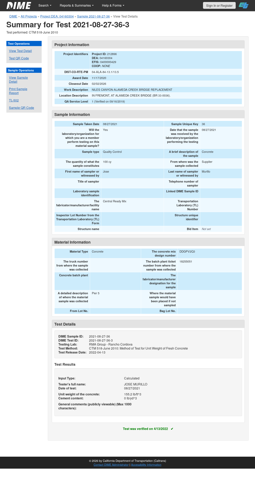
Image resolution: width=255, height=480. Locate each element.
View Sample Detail (18, 79)
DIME (13, 16)
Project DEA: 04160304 (57, 16)
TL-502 (14, 100)
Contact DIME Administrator (111, 465)
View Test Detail (20, 50)
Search (43, 5)
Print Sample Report (18, 91)
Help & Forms (112, 5)
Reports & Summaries (76, 5)
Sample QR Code (21, 107)
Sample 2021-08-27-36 (93, 16)
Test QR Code (19, 58)
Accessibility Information (146, 465)
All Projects (29, 16)
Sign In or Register (219, 5)
